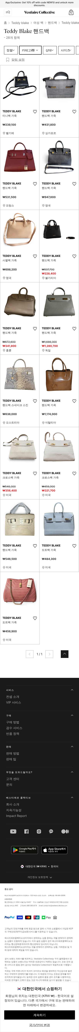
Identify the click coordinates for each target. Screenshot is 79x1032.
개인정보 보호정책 (37, 877)
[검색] (8, 12)
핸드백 (52, 23)
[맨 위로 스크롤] (64, 654)
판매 (9, 746)
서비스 (10, 690)
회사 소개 (12, 804)
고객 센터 (12, 779)
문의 (9, 784)
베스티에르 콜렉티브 (18, 797)
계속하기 (39, 1015)
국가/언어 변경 (39, 1025)
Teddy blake (20, 23)
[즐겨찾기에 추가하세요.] (35, 111)
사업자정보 (8, 899)
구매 (9, 715)
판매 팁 (11, 759)
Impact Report (16, 816)
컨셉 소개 (12, 697)
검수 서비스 (14, 728)
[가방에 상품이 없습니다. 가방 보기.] (71, 12)
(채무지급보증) (22, 931)
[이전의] (30, 654)
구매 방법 (12, 722)
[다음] (49, 654)
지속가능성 (13, 810)
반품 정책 (12, 734)
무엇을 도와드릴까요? (19, 772)
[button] (71, 12)
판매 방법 (12, 753)
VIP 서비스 (13, 702)
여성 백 (38, 23)
